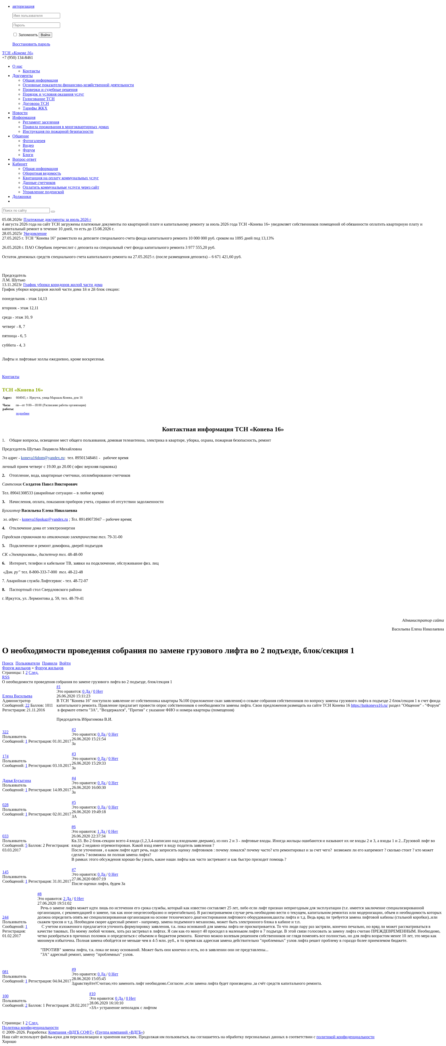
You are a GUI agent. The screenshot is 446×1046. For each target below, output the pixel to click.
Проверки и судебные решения (50, 89)
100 (5, 996)
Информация (23, 117)
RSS (6, 677)
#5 (74, 802)
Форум (29, 150)
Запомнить (28, 35)
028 (5, 805)
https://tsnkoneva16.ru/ (369, 705)
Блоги (28, 154)
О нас (17, 66)
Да (88, 691)
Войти (45, 35)
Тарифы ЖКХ (35, 108)
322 (5, 732)
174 (5, 756)
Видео (28, 145)
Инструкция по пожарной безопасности (58, 131)
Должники (21, 196)
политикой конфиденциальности (345, 1037)
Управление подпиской (43, 192)
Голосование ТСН (39, 99)
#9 (74, 969)
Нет (99, 691)
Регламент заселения (41, 122)
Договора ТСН (36, 103)
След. (33, 672)
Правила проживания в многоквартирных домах (66, 127)
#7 (74, 869)
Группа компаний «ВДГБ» (120, 1032)
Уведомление (35, 233)
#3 (74, 754)
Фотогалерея (34, 141)
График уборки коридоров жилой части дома (62, 284)
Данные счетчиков (39, 182)
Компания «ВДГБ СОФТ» (71, 1032)
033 (5, 836)
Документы (22, 75)
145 (5, 872)
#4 (74, 778)
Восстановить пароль (31, 44)
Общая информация (40, 80)
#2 (74, 729)
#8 (39, 894)
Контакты (31, 71)
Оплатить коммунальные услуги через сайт (61, 187)
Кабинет (19, 164)
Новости (20, 113)
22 (27, 705)
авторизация (23, 6)
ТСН (17, 53)
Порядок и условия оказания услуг (53, 94)
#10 (92, 993)
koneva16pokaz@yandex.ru (45, 519)
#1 (59, 686)
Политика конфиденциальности (30, 1027)
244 (5, 917)
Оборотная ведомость (42, 173)
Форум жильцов (16, 668)
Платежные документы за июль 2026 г (57, 219)
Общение (20, 136)
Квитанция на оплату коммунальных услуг (61, 178)
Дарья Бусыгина (16, 780)
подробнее (22, 413)
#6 (73, 827)
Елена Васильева (17, 696)
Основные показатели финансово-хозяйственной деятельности (78, 85)
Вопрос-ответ (24, 159)
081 (5, 972)
